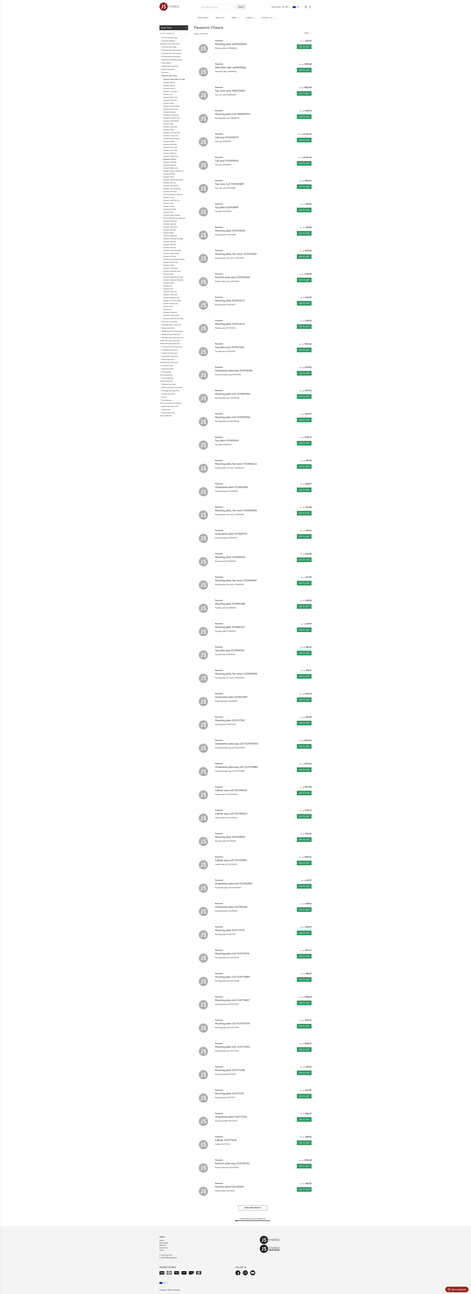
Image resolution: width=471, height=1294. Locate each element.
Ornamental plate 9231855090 (231, 487)
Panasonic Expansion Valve (171, 118)
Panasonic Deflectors (169, 153)
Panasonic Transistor (169, 242)
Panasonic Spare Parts (169, 76)
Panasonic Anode (168, 265)
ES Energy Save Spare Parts (170, 391)
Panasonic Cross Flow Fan (171, 200)
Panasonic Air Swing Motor (171, 133)
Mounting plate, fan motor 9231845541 (236, 580)
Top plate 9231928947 (227, 207)
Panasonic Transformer (170, 312)
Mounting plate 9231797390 (230, 720)
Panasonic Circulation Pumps (172, 300)
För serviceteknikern (166, 375)
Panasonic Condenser (170, 162)
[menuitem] (203, 18)
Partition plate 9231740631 (229, 1186)
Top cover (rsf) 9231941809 (229, 184)
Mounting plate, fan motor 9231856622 (236, 463)
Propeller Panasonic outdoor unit (173, 171)
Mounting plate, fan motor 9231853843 (236, 510)
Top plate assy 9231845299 (229, 650)
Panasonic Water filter (170, 221)
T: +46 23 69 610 (165, 1255)
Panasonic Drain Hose (170, 144)
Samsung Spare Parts (168, 394)
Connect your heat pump (169, 353)
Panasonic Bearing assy (170, 303)
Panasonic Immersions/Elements (173, 280)
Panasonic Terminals (169, 230)
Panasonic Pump (168, 124)
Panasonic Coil (167, 94)
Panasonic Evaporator (170, 100)
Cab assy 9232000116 (226, 160)
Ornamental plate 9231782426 (231, 906)
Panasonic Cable (168, 130)
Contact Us (163, 1248)
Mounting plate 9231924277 (230, 300)
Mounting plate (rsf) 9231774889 (232, 976)
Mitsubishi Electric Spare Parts (171, 325)
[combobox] (218, 6)
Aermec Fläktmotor (166, 416)
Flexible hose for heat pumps (169, 362)
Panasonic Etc (167, 309)
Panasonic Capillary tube (171, 315)
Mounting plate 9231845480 (230, 603)
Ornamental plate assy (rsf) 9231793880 (236, 767)
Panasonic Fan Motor (169, 209)
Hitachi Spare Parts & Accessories (170, 403)
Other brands (166, 409)
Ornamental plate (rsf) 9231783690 (233, 883)
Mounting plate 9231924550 (230, 230)
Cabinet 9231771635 (226, 1140)
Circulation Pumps (167, 365)
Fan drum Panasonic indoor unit (173, 194)
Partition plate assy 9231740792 (232, 1163)
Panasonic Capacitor (169, 224)
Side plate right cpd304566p (230, 67)
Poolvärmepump (167, 400)
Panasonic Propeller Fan (170, 156)
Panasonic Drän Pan (169, 88)
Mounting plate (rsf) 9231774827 (232, 1000)
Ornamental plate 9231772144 (231, 1116)
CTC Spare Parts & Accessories (171, 53)
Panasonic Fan (167, 286)
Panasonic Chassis (169, 159)
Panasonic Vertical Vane (170, 262)
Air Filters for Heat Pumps (170, 38)
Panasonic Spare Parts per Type (174, 79)
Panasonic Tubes (168, 203)
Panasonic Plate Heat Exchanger (173, 239)
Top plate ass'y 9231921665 (229, 347)
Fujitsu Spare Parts (168, 369)
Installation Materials (168, 41)
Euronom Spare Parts (166, 381)
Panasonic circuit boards (171, 115)
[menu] (235, 18)
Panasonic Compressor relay (172, 189)
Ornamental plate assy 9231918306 (234, 370)
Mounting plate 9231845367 (230, 627)
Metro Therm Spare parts (169, 322)
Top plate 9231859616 (227, 440)
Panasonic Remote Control (171, 138)
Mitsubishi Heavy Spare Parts (171, 334)
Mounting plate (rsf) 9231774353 (232, 1046)
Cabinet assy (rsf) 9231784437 (231, 790)
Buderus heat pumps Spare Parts (170, 343)
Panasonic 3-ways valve (170, 135)
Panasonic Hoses (168, 103)
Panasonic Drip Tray (169, 183)
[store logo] (169, 6)
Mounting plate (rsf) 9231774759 (232, 1023)
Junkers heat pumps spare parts (170, 340)
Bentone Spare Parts (168, 328)
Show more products (252, 1208)
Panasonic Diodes (168, 283)
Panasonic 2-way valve (170, 127)
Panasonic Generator (169, 165)
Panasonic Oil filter (169, 174)
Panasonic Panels (168, 177)
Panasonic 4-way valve (170, 91)
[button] (308, 33)
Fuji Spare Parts (167, 372)
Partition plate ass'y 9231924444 (232, 277)
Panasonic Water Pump (170, 97)
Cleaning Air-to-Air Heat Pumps (170, 44)
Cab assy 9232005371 (227, 137)
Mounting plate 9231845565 (230, 557)
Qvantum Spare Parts (168, 413)
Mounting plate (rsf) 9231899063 (232, 393)
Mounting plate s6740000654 (231, 44)
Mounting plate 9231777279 (229, 930)
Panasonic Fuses (168, 212)
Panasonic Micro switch (170, 109)
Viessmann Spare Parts (169, 384)
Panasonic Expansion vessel (171, 271)
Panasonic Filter (168, 289)
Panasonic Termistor (169, 112)
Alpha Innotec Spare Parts (170, 406)
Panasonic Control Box (170, 150)
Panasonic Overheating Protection (174, 259)
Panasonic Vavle (168, 306)
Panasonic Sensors (169, 141)
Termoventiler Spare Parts (170, 356)
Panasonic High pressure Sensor (173, 277)
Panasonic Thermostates (170, 186)
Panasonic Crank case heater (172, 250)
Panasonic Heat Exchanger (171, 215)
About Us (162, 1245)
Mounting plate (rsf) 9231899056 (232, 417)
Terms (161, 1250)
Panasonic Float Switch (170, 227)
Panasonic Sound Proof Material (173, 180)
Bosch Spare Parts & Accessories (172, 60)
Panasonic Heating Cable (171, 253)
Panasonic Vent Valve (169, 191)
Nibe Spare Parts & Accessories (172, 50)
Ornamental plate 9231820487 (231, 697)
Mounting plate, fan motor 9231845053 (236, 673)
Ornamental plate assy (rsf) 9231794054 (236, 743)
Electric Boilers (166, 63)
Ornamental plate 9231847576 (231, 533)
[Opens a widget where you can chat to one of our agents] (457, 1290)
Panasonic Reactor (169, 85)
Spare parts (163, 1243)
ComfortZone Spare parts (170, 350)
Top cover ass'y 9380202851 (230, 90)
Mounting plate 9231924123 (230, 323)
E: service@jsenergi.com (168, 1257)
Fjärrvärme (165, 72)
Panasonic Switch (168, 206)
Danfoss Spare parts (168, 69)
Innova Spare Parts (167, 378)
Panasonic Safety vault (170, 168)
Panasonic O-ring (168, 197)
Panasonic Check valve (170, 295)
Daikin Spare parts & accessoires (172, 387)
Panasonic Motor (168, 233)
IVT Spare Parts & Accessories (171, 56)
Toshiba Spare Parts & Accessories (172, 331)
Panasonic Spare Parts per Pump (173, 318)
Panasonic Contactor (169, 247)
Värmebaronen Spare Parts (170, 66)
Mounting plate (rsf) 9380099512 (232, 114)
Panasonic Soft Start (169, 244)
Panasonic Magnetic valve (171, 297)
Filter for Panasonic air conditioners (174, 218)
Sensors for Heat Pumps (169, 47)
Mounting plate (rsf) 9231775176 (232, 953)
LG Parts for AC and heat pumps (172, 347)
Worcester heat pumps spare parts (172, 338)
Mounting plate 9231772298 (230, 1070)
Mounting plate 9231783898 (230, 837)
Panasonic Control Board (171, 121)
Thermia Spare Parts (168, 359)
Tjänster (164, 397)
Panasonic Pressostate (170, 236)
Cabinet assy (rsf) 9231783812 (231, 860)
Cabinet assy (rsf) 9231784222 (231, 813)
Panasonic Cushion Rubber (171, 106)
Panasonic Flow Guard (170, 147)
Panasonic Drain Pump (170, 292)
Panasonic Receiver (169, 82)
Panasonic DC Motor (169, 256)
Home (161, 1240)
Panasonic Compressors (170, 268)
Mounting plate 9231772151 (229, 1093)
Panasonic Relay (168, 274)
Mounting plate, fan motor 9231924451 (236, 254)
